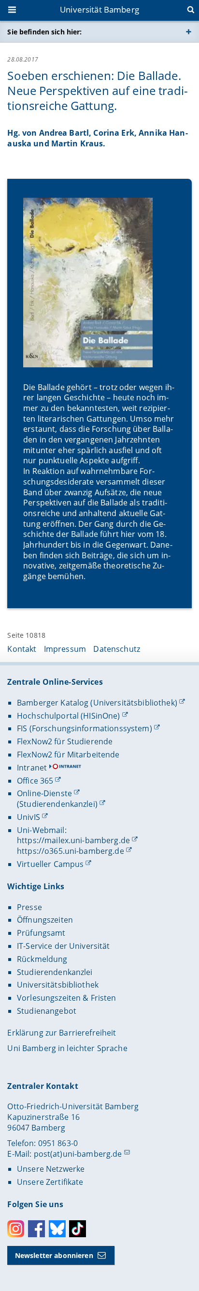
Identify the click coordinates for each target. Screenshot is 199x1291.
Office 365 (35, 780)
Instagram (15, 1228)
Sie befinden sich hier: (44, 31)
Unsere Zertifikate (50, 1182)
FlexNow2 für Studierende (65, 741)
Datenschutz (116, 649)
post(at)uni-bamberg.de (78, 1154)
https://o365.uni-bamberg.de (70, 851)
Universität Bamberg (99, 9)
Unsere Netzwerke (51, 1169)
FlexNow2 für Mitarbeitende (68, 754)
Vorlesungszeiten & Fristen (66, 997)
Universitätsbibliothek (58, 984)
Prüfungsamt (41, 933)
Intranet (32, 767)
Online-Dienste (44, 793)
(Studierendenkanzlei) (57, 804)
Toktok (77, 1228)
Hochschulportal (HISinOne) (68, 715)
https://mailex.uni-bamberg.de (73, 840)
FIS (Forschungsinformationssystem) (84, 728)
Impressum (65, 649)
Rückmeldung (42, 959)
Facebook (36, 1228)
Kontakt (21, 649)
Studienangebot (46, 1011)
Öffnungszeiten (45, 919)
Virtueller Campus (50, 864)
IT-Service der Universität (63, 946)
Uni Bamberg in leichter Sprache (67, 1048)
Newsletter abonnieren (54, 1255)
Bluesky (57, 1228)
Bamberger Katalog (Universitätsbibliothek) (97, 702)
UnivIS (28, 817)
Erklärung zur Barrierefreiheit (61, 1032)
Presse (29, 907)
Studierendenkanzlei (55, 972)
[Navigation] (13, 10)
